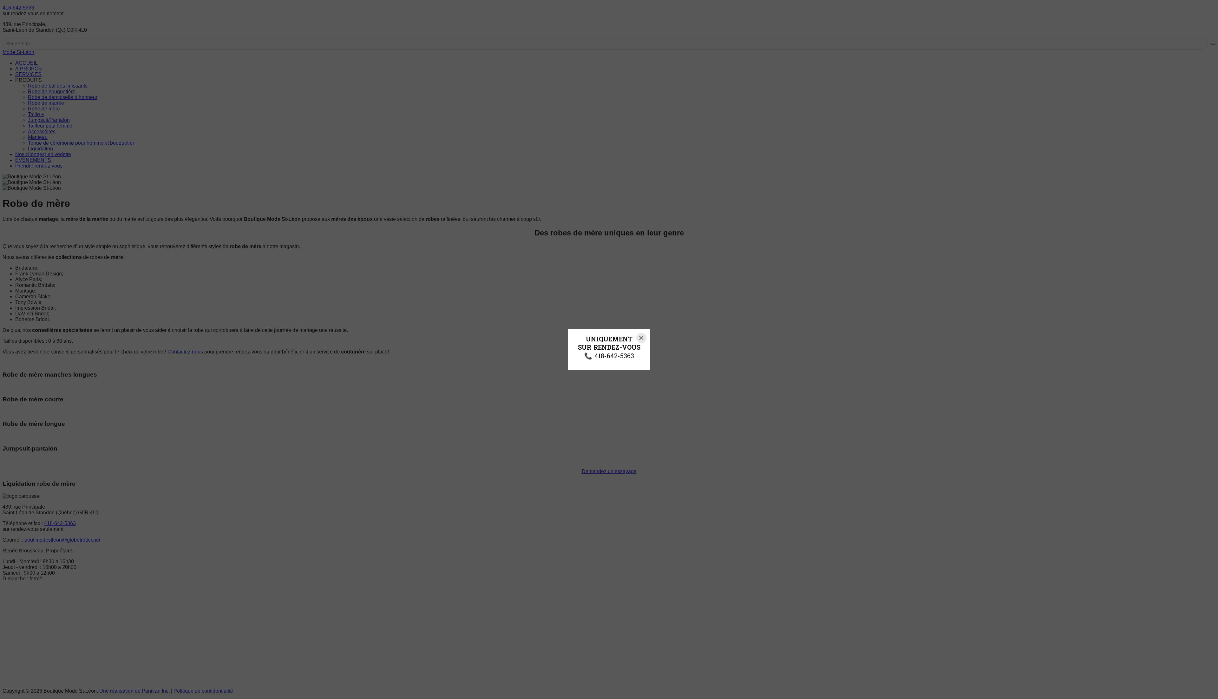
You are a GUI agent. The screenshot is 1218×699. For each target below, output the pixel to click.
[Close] (641, 338)
